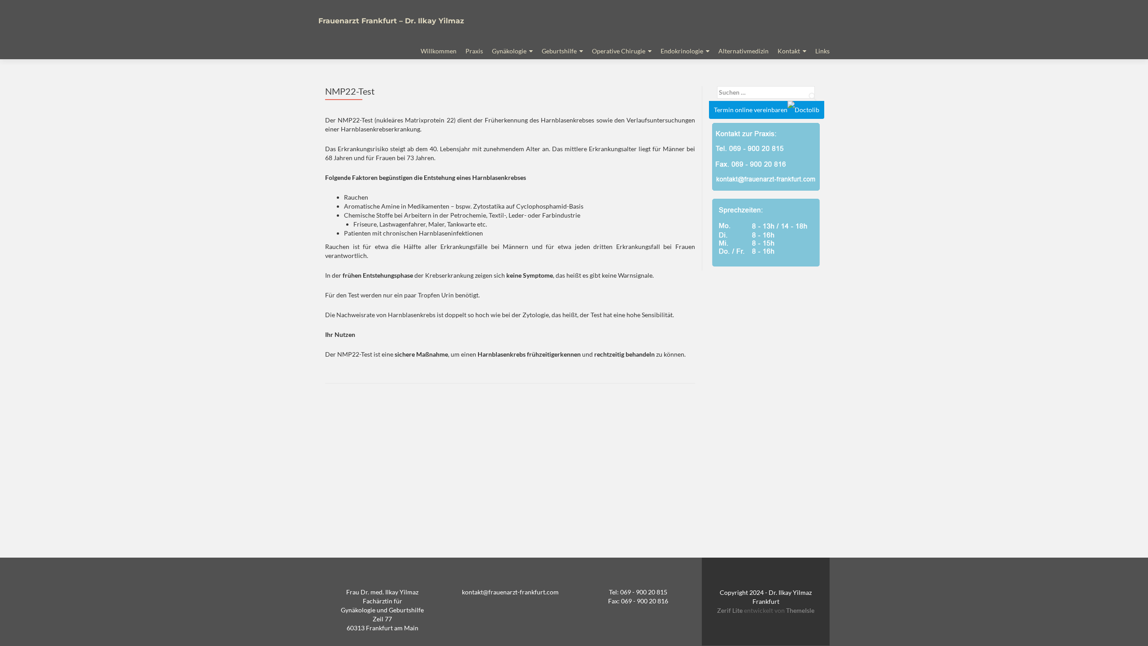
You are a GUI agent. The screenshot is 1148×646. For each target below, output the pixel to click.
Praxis (474, 51)
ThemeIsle (800, 610)
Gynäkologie (509, 51)
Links (822, 51)
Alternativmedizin (743, 51)
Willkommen (439, 51)
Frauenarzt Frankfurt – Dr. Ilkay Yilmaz (391, 21)
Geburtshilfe (559, 51)
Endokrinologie (682, 51)
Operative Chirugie (618, 51)
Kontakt (789, 51)
